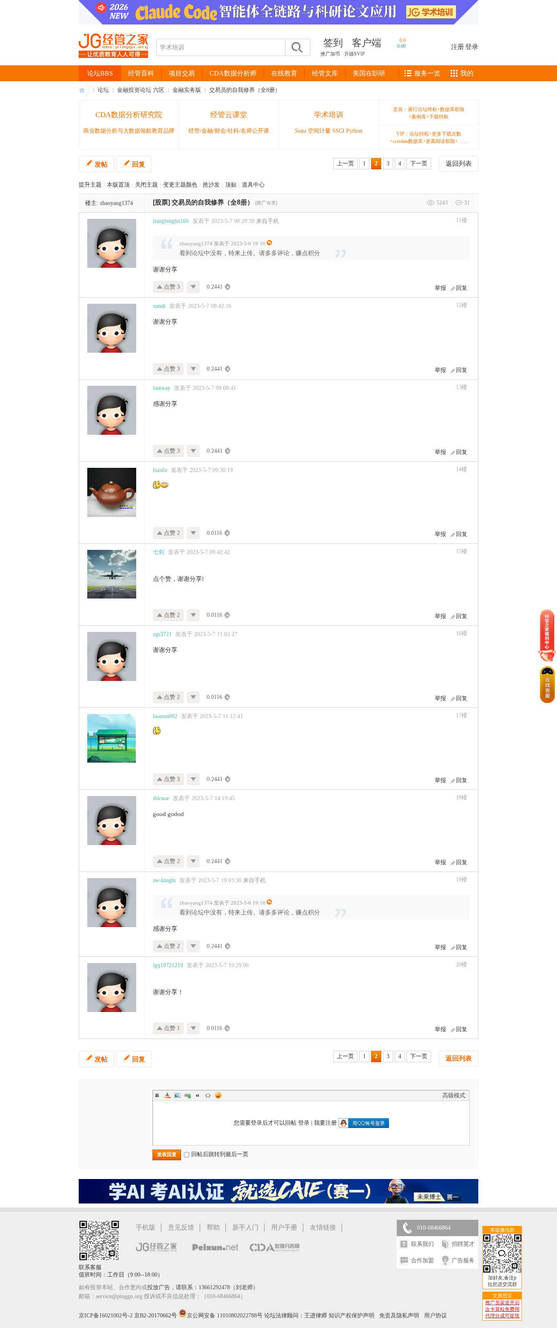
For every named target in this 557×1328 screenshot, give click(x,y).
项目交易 (182, 73)
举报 (440, 288)
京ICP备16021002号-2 (106, 1315)
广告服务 (463, 1260)
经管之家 (84, 90)
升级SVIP (354, 54)
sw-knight (164, 880)
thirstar (161, 798)
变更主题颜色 (180, 185)
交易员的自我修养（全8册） (245, 90)
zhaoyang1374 (116, 203)
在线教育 (284, 73)
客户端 (366, 43)
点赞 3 (171, 287)
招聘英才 (463, 1244)
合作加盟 (422, 1260)
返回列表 (459, 163)
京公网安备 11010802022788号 (225, 1315)
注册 (457, 46)
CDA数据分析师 (233, 73)
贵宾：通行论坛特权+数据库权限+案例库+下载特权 (428, 113)
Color (167, 1095)
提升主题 (90, 185)
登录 (471, 46)
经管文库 (325, 73)
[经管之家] (113, 65)
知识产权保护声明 (351, 1315)
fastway (161, 388)
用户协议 (435, 1315)
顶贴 (231, 185)
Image (177, 1095)
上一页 (345, 163)
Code (208, 1095)
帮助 (213, 1227)
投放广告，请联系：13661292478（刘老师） (203, 1287)
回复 (138, 164)
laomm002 (165, 716)
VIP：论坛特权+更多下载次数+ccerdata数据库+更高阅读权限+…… (429, 137)
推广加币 (330, 54)
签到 (333, 43)
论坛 (103, 90)
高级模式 (453, 1095)
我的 (466, 73)
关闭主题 (146, 185)
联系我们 (422, 1244)
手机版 (145, 1227)
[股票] (161, 202)
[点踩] (193, 287)
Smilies (218, 1095)
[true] (296, 47)
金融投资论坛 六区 (140, 90)
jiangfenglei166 (171, 221)
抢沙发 (211, 185)
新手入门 (245, 1227)
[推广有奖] (266, 203)
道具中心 (253, 185)
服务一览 (427, 73)
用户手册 (284, 1227)
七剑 (158, 552)
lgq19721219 (168, 965)
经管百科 (141, 73)
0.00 (401, 46)
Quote (198, 1095)
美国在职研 (369, 73)
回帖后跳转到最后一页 (219, 1154)
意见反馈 (181, 1227)
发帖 (101, 164)
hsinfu (160, 470)
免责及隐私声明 (399, 1315)
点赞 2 (171, 533)
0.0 (403, 40)
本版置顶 (118, 185)
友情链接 (323, 1227)
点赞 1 (171, 1028)
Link (187, 1095)
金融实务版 (186, 90)
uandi (159, 306)
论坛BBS (100, 73)
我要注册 (325, 1123)
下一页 (418, 163)
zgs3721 (162, 634)
